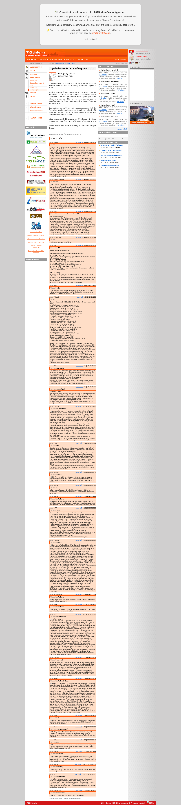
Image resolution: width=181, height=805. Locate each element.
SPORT (32, 70)
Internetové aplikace (36, 232)
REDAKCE (70, 59)
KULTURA (33, 74)
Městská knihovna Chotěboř (36, 235)
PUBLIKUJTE (31, 59)
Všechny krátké (122, 129)
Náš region (33, 81)
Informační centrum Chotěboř (36, 239)
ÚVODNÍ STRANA (36, 67)
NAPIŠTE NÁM (57, 59)
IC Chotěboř (103, 74)
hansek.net (124, 803)
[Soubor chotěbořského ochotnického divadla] (36, 185)
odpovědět (79, 142)
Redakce (34, 803)
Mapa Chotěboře (120, 59)
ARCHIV (33, 96)
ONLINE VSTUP (83, 59)
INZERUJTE (44, 59)
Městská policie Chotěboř (36, 242)
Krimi (31, 85)
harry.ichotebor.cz (142, 56)
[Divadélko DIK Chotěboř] (36, 178)
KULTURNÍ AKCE (36, 118)
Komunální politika (36, 111)
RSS (28, 803)
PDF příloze (120, 78)
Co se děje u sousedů (37, 83)
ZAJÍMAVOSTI (60, 63)
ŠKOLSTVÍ (33, 93)
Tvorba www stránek (138, 803)
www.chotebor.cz (142, 51)
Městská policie (35, 107)
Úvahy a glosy (71, 63)
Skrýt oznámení (90, 39)
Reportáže (33, 87)
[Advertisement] (36, 302)
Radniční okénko (36, 103)
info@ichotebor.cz (101, 33)
